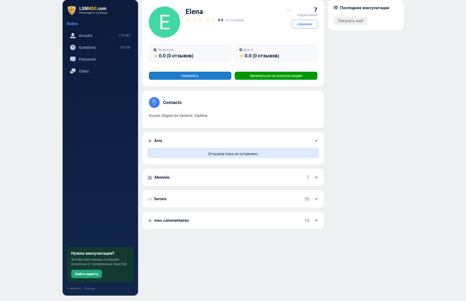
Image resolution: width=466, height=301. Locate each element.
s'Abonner (304, 24)
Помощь (89, 288)
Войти (72, 24)
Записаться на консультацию (276, 76)
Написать (190, 76)
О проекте (74, 288)
